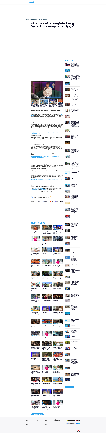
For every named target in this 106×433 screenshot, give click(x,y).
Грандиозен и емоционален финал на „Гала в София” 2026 (57, 301)
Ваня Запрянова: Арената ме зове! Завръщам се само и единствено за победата (57, 373)
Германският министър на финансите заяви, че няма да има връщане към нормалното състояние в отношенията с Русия (75, 124)
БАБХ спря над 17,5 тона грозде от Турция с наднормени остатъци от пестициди (75, 343)
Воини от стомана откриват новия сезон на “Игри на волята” (35, 278)
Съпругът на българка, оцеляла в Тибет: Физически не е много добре (75, 368)
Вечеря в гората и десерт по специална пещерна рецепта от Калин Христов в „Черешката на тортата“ (46, 360)
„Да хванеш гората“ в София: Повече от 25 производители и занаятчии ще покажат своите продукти (35, 290)
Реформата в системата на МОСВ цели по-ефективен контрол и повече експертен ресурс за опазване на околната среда (75, 165)
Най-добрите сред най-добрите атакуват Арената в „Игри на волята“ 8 (57, 384)
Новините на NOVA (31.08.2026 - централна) (74, 185)
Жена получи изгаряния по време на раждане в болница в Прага (75, 295)
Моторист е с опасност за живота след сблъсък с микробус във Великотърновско (75, 251)
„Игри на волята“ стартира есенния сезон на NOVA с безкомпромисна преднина (45, 255)
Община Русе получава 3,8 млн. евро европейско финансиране (75, 354)
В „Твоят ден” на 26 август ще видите (56, 407)
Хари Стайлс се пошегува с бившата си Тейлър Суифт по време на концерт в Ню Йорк (75, 65)
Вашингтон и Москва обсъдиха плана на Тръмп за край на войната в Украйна (74, 197)
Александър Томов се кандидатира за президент (75, 331)
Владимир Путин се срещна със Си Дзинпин (75, 348)
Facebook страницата (39, 188)
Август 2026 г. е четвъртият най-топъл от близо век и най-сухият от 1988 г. (75, 203)
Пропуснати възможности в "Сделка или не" (46, 313)
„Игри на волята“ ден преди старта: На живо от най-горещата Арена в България (46, 289)
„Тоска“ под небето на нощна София (46, 384)
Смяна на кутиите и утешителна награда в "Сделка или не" (57, 254)
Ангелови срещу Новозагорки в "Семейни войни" (57, 359)
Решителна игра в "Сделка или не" (34, 359)
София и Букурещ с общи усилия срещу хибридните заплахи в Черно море (75, 380)
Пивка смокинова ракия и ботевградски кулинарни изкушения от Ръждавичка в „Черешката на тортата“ (58, 314)
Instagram (33, 189)
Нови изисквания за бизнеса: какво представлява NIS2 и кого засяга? (75, 289)
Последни (27, 420)
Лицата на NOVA (38, 421)
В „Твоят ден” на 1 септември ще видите (35, 242)
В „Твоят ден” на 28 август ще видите (45, 337)
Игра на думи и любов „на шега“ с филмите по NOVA (46, 301)
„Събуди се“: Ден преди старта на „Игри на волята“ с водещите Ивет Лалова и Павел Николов (35, 302)
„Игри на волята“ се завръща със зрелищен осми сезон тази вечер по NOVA (46, 278)
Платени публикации (28, 428)
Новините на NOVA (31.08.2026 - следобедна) (74, 336)
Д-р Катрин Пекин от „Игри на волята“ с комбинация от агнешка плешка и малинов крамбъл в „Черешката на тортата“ (35, 408)
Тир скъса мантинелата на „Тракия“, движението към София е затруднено (75, 307)
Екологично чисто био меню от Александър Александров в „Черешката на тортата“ (57, 290)
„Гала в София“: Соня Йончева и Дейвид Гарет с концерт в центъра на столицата (57, 326)
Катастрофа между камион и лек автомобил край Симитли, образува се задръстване (75, 361)
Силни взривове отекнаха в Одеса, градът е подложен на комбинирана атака (75, 90)
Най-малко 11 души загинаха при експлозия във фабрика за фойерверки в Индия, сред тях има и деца (75, 144)
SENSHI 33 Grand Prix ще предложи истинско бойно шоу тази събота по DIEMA (57, 232)
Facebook (37, 192)
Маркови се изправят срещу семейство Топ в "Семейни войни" (35, 266)
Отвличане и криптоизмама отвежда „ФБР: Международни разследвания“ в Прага (35, 327)
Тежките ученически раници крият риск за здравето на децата (75, 131)
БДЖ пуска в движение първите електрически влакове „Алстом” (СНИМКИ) (75, 157)
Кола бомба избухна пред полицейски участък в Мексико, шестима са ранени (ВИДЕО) (74, 218)
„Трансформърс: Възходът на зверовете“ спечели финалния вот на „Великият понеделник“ (46, 232)
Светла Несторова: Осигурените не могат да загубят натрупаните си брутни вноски (75, 179)
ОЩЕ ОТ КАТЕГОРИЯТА (37, 414)
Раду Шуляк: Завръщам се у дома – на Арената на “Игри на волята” (57, 348)
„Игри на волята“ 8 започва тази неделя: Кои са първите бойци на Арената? (35, 313)
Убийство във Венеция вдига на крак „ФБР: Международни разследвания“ (35, 396)
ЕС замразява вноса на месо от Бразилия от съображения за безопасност (75, 104)
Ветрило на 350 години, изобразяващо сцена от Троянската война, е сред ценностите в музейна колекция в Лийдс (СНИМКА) (75, 97)
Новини (37, 2)
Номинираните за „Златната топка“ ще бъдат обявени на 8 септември (75, 151)
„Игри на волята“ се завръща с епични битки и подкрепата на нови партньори (35, 372)
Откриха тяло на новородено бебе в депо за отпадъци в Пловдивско (75, 271)
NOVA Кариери (56, 421)
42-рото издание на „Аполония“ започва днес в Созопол (35, 338)
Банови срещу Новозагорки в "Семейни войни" (46, 326)
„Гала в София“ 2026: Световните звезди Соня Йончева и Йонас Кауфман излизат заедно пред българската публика (46, 408)
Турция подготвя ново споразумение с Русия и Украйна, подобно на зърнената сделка (75, 314)
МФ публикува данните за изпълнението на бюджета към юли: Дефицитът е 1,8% (75, 283)
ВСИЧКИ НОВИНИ (69, 387)
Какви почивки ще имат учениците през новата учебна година (75, 374)
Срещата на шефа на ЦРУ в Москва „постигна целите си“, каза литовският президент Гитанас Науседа (75, 77)
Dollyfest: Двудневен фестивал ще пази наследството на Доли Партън (75, 231)
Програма (42, 2)
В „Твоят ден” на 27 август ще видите (45, 372)
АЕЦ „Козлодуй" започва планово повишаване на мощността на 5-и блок (75, 191)
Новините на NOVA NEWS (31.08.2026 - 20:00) (75, 172)
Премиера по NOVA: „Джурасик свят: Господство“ (57, 338)
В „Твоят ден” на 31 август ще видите (56, 266)
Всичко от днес (28, 421)
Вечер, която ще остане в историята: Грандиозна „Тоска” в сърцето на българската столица (35, 385)
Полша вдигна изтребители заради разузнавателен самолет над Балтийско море (75, 258)
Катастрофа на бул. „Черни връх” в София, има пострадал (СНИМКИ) (74, 137)
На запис (47, 2)
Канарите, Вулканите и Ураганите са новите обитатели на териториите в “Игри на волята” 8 (46, 267)
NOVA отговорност (57, 420)
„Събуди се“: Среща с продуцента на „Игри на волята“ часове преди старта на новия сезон (57, 278)
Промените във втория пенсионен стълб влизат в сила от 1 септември (75, 225)
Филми (46, 424)
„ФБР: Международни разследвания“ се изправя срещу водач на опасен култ (46, 348)
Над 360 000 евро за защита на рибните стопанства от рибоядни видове (74, 238)
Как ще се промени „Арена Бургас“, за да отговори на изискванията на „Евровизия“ (74, 210)
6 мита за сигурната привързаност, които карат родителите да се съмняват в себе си (35, 254)
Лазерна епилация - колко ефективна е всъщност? (74, 265)
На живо (52, 2)
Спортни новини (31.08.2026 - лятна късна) (74, 70)
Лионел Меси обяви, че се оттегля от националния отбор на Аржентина (75, 244)
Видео (27, 424)
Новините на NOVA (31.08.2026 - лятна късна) (74, 83)
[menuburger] (26, 2)
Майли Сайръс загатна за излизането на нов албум (75, 110)
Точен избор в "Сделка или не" (46, 396)
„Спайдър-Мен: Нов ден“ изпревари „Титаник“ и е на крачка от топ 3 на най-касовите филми (75, 116)
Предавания (46, 421)
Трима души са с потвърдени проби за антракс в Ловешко (75, 301)
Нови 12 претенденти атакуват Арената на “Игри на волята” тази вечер (46, 243)
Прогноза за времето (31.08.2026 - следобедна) (75, 320)
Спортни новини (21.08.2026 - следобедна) (74, 325)
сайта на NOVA (44, 189)
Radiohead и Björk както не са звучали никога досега (35, 348)
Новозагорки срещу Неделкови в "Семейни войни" (57, 396)
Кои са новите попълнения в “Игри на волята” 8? (35, 231)
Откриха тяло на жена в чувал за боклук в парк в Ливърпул (75, 277)
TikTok (37, 189)
